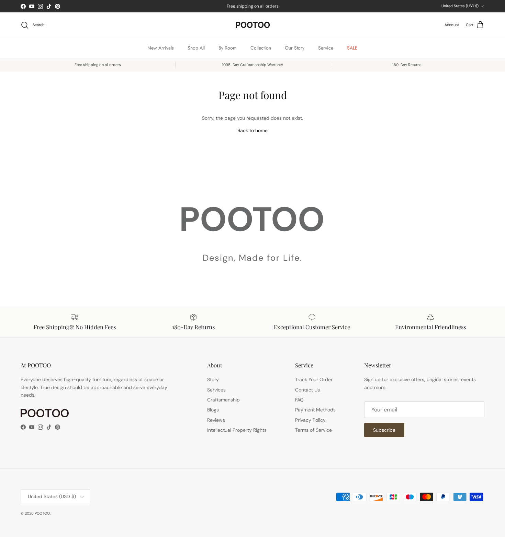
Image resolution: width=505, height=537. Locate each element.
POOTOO (42, 513)
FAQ (299, 400)
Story (213, 379)
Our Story (294, 47)
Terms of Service (313, 430)
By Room (227, 47)
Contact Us (307, 390)
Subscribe (384, 430)
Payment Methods (315, 410)
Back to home (252, 130)
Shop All (196, 47)
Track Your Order (314, 379)
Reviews (216, 420)
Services (216, 390)
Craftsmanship (223, 400)
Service (325, 47)
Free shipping (240, 6)
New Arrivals (160, 47)
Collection (260, 47)
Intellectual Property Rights (237, 430)
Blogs (213, 410)
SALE (352, 47)
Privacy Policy (310, 420)
